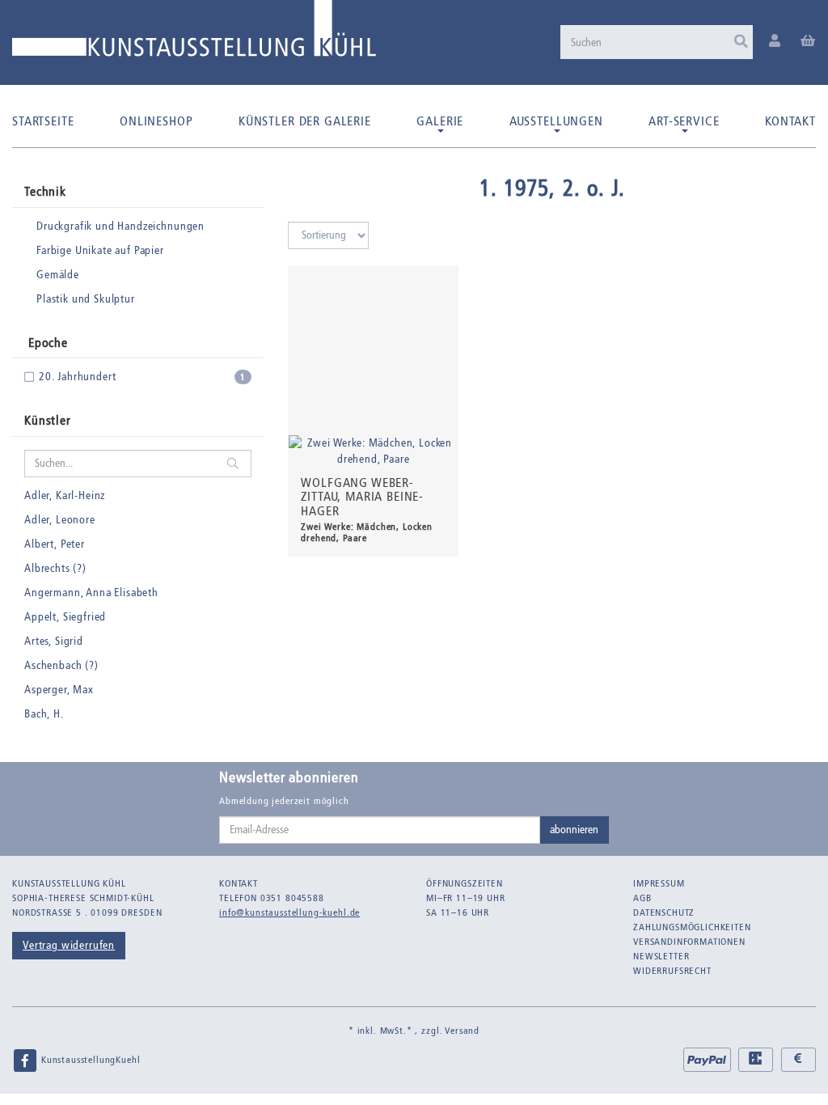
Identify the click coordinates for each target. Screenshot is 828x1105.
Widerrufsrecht (672, 971)
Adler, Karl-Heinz (64, 495)
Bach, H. (44, 714)
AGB (642, 898)
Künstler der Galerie (305, 121)
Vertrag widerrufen (69, 945)
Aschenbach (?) (61, 665)
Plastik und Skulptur (85, 299)
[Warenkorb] (808, 42)
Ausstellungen (556, 121)
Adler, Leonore (59, 520)
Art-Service (683, 121)
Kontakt (790, 121)
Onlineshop (156, 121)
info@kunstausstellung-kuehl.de (289, 912)
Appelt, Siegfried (65, 617)
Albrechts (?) (55, 568)
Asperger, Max (59, 689)
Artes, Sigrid (53, 641)
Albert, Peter (54, 544)
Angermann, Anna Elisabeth (91, 592)
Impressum (659, 883)
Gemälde (57, 275)
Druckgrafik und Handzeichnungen (120, 226)
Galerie (439, 121)
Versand (462, 1030)
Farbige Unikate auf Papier (100, 250)
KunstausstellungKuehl (89, 1059)
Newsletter (661, 956)
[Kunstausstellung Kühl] (194, 34)
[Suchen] (741, 42)
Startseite (43, 121)
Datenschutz (664, 912)
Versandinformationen (689, 941)
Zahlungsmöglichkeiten (692, 927)
